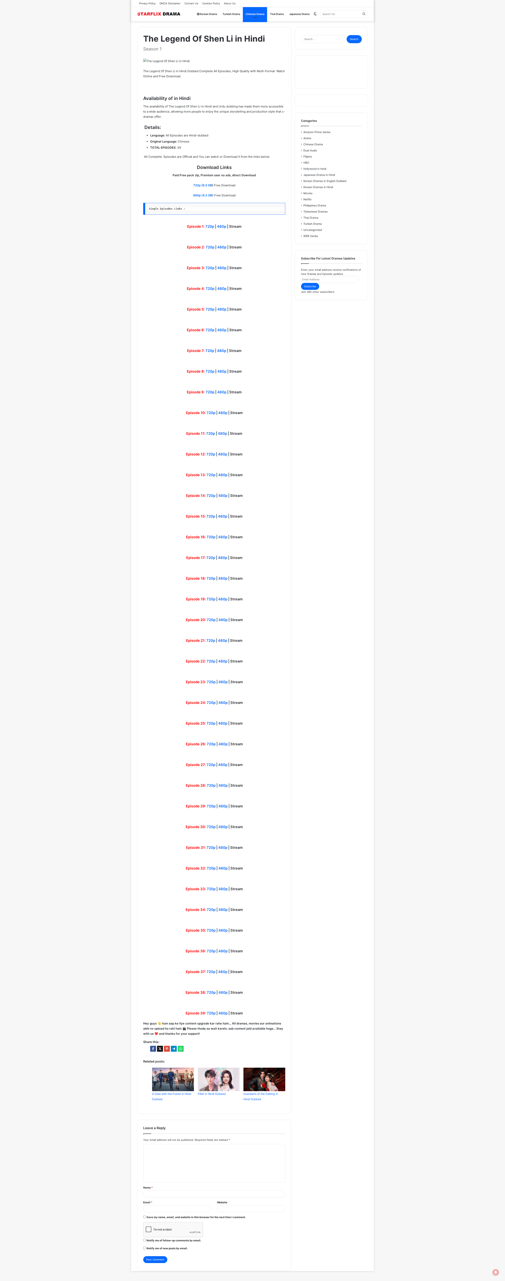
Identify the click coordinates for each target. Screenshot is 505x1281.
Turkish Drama (231, 14)
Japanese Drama (299, 14)
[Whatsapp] (181, 1049)
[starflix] (158, 14)
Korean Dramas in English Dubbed (324, 181)
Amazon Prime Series (316, 132)
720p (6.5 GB (202, 185)
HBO (306, 162)
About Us (230, 3)
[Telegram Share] (174, 1049)
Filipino (307, 156)
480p (221, 226)
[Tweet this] (160, 1049)
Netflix (307, 199)
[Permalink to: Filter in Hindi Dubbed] (219, 1079)
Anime (307, 138)
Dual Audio (310, 150)
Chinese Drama (255, 14)
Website (222, 1202)
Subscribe (310, 286)
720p (210, 226)
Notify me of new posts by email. (167, 1248)
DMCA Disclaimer (170, 3)
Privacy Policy (147, 3)
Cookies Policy (211, 3)
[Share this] (153, 1049)
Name (148, 1187)
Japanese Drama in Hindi (319, 174)
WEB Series (310, 236)
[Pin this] (167, 1049)
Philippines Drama (314, 205)
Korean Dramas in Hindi (318, 187)
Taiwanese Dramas (315, 211)
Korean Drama (208, 14)
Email (147, 1202)
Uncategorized (312, 229)
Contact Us (191, 3)
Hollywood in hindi (314, 168)
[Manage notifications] (496, 1272)
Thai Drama (277, 14)
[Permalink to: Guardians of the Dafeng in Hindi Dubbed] (264, 1079)
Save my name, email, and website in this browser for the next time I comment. (196, 1217)
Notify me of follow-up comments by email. (174, 1240)
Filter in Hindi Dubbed (212, 1093)
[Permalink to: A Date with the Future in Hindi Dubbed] (173, 1079)
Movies (307, 193)
